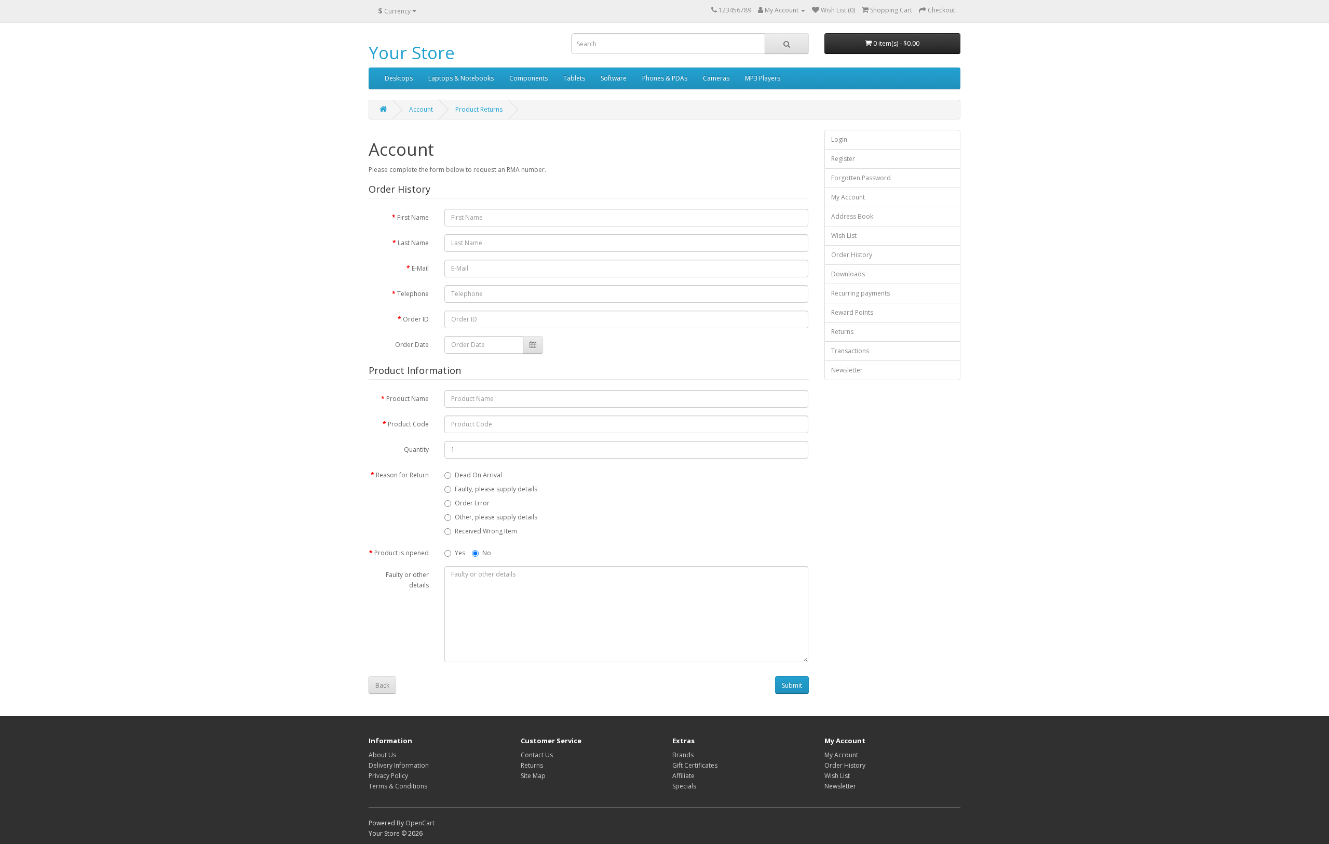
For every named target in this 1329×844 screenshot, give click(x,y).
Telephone (413, 293)
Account (421, 109)
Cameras (716, 78)
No (486, 552)
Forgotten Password (861, 177)
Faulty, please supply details (496, 489)
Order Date (412, 344)
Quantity (416, 449)
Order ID (416, 319)
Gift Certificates (694, 765)
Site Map (533, 775)
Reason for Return (402, 475)
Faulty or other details (407, 580)
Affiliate (683, 775)
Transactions (850, 350)
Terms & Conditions (398, 786)
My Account (848, 197)
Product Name (407, 398)
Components (528, 78)
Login (839, 139)
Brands (683, 755)
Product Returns (479, 109)
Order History (851, 254)
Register (843, 158)
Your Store (412, 52)
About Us (382, 755)
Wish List (844, 235)
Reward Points (852, 312)
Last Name (413, 242)
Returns (842, 331)
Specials (684, 786)
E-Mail (420, 268)
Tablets (574, 78)
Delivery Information (399, 765)
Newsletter (847, 370)
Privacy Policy (388, 775)
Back (382, 685)
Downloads (848, 274)
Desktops (399, 78)
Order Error (472, 503)
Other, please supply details (496, 517)
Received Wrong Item (486, 531)
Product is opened (401, 552)
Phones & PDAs (664, 78)
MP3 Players (762, 78)
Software (614, 78)
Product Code (408, 424)
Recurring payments (860, 293)
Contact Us (537, 755)
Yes (460, 552)
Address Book (852, 216)
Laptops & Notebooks (461, 78)
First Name (413, 217)
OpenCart (420, 823)
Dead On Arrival (478, 475)
